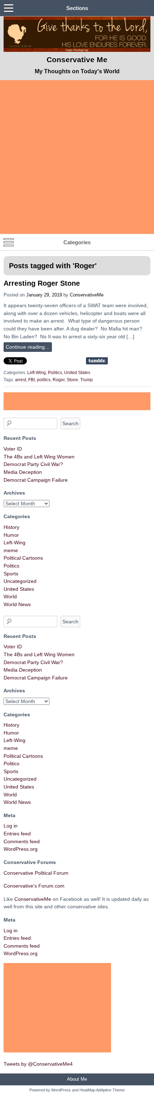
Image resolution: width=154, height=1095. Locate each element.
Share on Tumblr (97, 360)
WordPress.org (21, 849)
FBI (31, 380)
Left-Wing (36, 372)
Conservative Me (77, 59)
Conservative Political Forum (36, 873)
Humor (11, 535)
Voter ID (13, 449)
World (10, 596)
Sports (11, 573)
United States (77, 372)
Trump (86, 380)
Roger (58, 380)
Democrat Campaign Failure (36, 480)
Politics (55, 372)
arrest (20, 380)
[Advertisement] (77, 157)
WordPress (61, 1090)
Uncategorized (20, 581)
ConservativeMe (87, 295)
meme (11, 550)
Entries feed (17, 833)
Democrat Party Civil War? (33, 464)
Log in (11, 826)
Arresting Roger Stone (42, 283)
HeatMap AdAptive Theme (102, 1090)
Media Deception (23, 472)
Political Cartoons (23, 558)
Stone (72, 380)
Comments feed (22, 841)
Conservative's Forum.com (34, 886)
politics (43, 380)
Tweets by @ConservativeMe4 (38, 1064)
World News (17, 604)
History (11, 527)
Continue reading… (28, 347)
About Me (77, 1079)
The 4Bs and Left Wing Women (39, 457)
